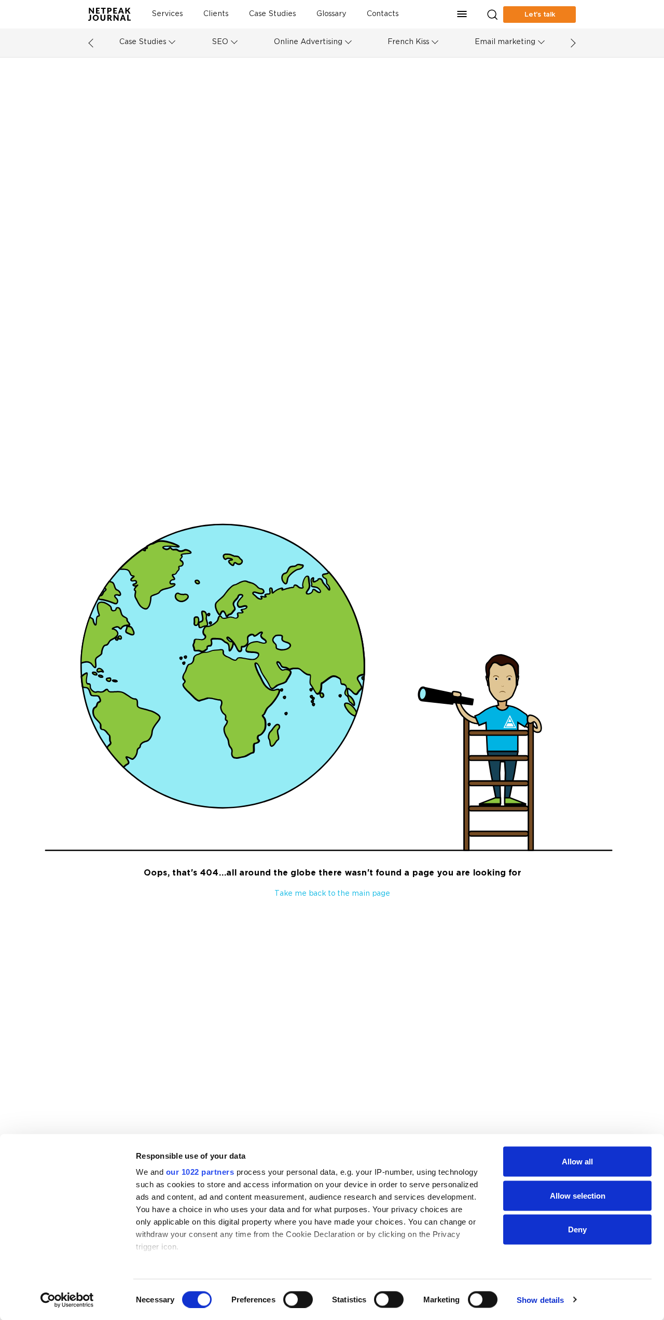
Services (167, 14)
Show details (540, 1299)
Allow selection (577, 1195)
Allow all (577, 1161)
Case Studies (272, 14)
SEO (220, 42)
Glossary (331, 14)
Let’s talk (539, 14)
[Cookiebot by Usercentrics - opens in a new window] (67, 1300)
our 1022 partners (200, 1172)
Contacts (382, 14)
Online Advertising (308, 42)
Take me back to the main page (332, 894)
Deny (577, 1229)
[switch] (298, 1299)
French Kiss (408, 42)
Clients (215, 14)
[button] (462, 14)
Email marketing (505, 42)
